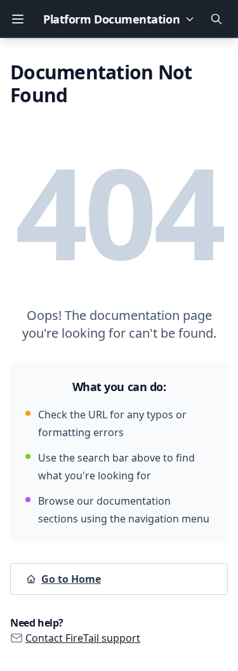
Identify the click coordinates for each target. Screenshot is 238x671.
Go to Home (71, 579)
